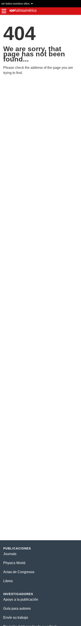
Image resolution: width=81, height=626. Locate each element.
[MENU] (4, 11)
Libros (8, 581)
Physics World (14, 563)
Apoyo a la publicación (20, 599)
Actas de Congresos (18, 572)
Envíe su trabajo (15, 617)
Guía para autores (17, 608)
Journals (9, 554)
